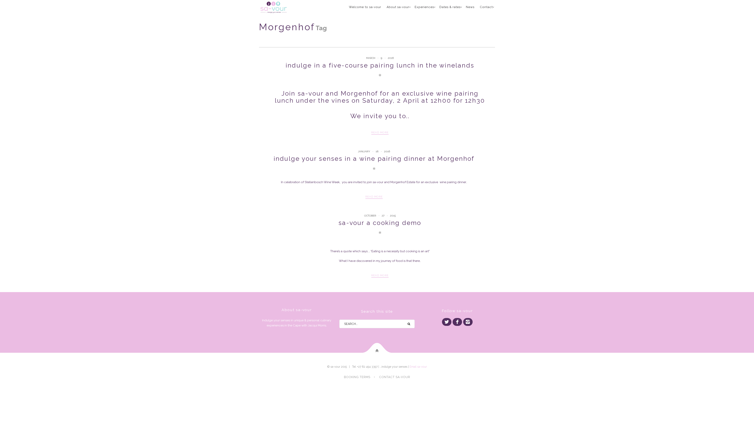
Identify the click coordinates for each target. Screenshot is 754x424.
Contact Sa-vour (394, 377)
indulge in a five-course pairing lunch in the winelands (380, 65)
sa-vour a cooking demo (380, 222)
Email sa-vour (418, 366)
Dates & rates (449, 7)
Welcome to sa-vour (365, 7)
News (470, 7)
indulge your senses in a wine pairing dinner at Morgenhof (374, 158)
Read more (380, 132)
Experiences (424, 7)
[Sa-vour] (288, 7)
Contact (486, 7)
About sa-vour (398, 7)
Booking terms (357, 377)
